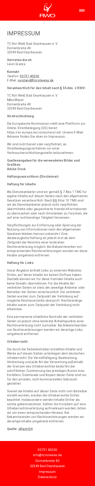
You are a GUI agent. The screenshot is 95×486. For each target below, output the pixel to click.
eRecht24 (26, 429)
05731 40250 (29, 76)
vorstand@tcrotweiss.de (36, 80)
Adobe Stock (16, 169)
